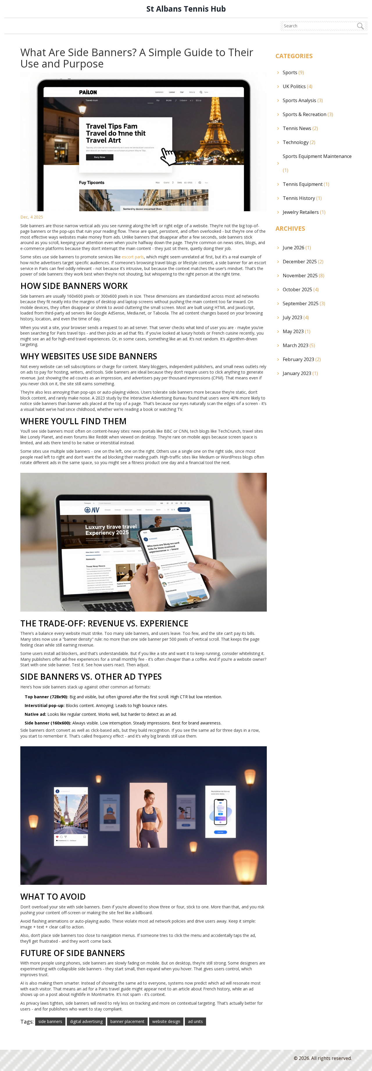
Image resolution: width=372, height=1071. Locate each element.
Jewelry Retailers (304, 212)
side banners (50, 1021)
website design (166, 1021)
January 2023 (300, 373)
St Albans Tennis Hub (186, 8)
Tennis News (300, 128)
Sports (293, 72)
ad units (195, 1021)
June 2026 (297, 247)
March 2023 (299, 345)
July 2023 (296, 317)
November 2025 (303, 275)
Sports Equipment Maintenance (317, 163)
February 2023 (302, 359)
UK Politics (297, 86)
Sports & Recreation (308, 114)
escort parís (133, 257)
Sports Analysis (303, 100)
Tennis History (302, 198)
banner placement (127, 1021)
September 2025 (304, 303)
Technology (299, 142)
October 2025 (301, 289)
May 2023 (296, 331)
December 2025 (303, 261)
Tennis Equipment (306, 184)
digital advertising (86, 1021)
